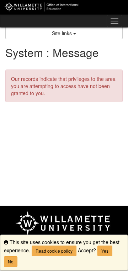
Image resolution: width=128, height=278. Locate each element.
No (11, 261)
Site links (62, 33)
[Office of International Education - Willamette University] (64, 7)
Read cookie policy (54, 251)
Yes (104, 251)
